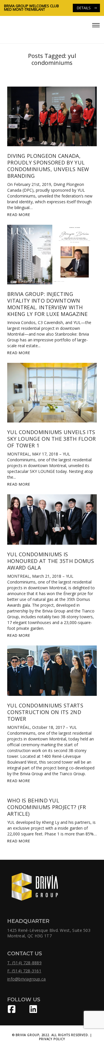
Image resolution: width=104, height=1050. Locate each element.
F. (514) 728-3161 (24, 971)
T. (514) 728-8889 (24, 962)
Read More (18, 214)
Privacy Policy (52, 1039)
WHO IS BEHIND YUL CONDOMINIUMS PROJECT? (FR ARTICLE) (46, 807)
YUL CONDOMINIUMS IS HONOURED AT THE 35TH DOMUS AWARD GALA (50, 561)
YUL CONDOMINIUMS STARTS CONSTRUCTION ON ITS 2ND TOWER (45, 712)
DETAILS (42, 8)
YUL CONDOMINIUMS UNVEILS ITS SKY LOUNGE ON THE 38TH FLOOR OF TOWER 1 (51, 439)
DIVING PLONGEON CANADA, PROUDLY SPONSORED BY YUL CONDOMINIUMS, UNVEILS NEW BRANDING (48, 165)
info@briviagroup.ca (26, 979)
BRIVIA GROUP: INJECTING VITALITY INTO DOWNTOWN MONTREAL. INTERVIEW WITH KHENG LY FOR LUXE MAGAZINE (47, 303)
